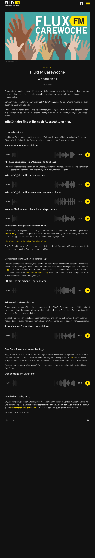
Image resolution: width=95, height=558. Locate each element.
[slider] (44, 155)
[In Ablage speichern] (88, 420)
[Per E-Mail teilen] (7, 420)
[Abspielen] (87, 154)
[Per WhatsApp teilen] (13, 420)
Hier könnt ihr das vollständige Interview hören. (25, 241)
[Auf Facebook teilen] (18, 420)
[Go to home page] (12, 3)
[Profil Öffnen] (81, 3)
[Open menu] (88, 3)
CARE (72, 357)
